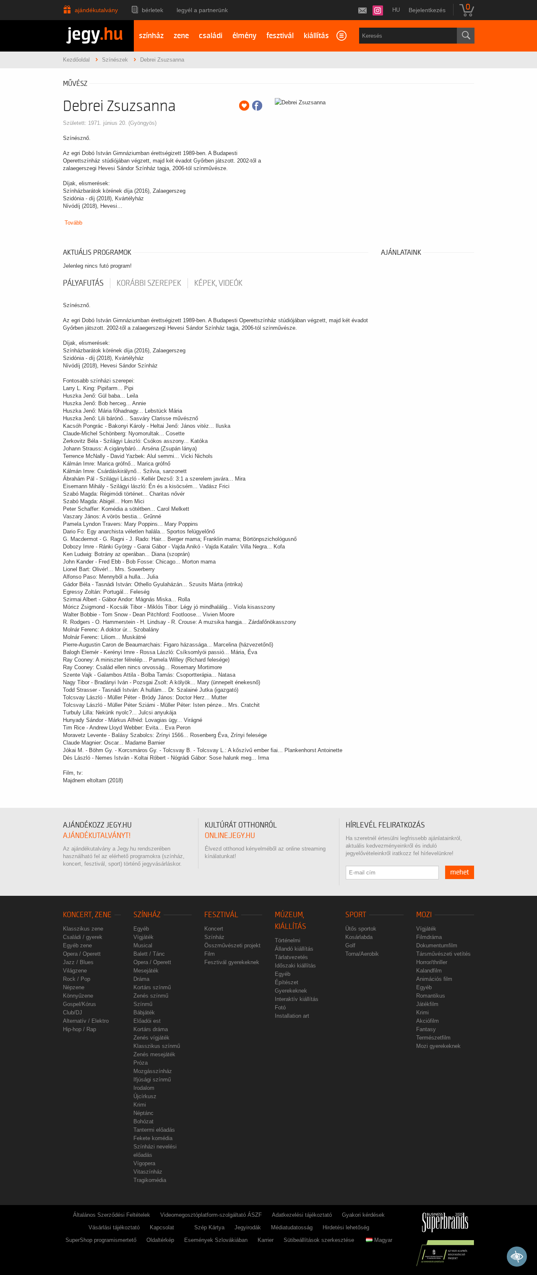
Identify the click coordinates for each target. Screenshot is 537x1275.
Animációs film (434, 979)
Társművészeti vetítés (443, 954)
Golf (350, 945)
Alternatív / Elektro (86, 1021)
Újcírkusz (144, 1096)
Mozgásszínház (152, 1071)
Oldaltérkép (160, 1240)
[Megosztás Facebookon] (257, 106)
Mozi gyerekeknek (438, 1046)
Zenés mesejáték (154, 1054)
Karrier (266, 1240)
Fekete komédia (152, 1138)
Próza (140, 1063)
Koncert (213, 929)
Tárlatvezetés (291, 957)
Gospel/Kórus (79, 1004)
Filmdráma (429, 937)
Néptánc (143, 1113)
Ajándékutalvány (96, 10)
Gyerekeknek (291, 991)
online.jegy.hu (230, 835)
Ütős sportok (360, 929)
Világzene (75, 970)
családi (210, 35)
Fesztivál (221, 914)
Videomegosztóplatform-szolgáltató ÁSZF (211, 1215)
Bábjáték (144, 1012)
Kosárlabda (359, 937)
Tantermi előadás (154, 1130)
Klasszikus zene (83, 929)
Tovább (73, 223)
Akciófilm (427, 1021)
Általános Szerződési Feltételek (111, 1215)
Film (209, 954)
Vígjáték (143, 937)
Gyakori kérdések (363, 1215)
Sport (355, 914)
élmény (244, 35)
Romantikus (430, 996)
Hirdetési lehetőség (346, 1227)
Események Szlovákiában (216, 1240)
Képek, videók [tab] (218, 283)
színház (151, 35)
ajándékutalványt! (96, 835)
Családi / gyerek (82, 937)
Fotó (280, 1007)
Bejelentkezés (427, 10)
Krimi (139, 1105)
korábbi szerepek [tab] (149, 283)
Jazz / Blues (78, 962)
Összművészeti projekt (232, 945)
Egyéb (141, 929)
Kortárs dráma (150, 1029)
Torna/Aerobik (362, 954)
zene (181, 35)
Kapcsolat (162, 1227)
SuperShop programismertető (100, 1240)
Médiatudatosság (292, 1227)
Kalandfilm (429, 970)
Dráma (141, 979)
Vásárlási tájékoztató (114, 1227)
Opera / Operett (82, 954)
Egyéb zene (77, 945)
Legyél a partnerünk (202, 10)
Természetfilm (433, 1037)
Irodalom (143, 1088)
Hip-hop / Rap (79, 1029)
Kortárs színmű (152, 987)
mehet (459, 872)
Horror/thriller (431, 962)
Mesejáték (146, 970)
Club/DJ (72, 1012)
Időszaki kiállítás (295, 965)
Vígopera (144, 1163)
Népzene (73, 987)
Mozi (424, 914)
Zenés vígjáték (151, 1037)
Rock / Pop (76, 979)
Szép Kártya (209, 1227)
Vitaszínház (147, 1172)
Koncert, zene (87, 914)
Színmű (142, 1004)
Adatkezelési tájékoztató (302, 1215)
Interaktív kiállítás (296, 999)
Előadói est (147, 1021)
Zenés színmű (150, 996)
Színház (147, 914)
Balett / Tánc (149, 954)
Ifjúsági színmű (152, 1079)
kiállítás (316, 35)
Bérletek (152, 10)
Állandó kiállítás (294, 949)
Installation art (292, 1016)
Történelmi (287, 940)
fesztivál (280, 35)
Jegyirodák (248, 1227)
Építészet (286, 982)
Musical (142, 945)
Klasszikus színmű (156, 1046)
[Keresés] (465, 36)
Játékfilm (427, 1004)
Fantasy (426, 1029)
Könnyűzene (78, 996)
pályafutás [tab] (83, 283)
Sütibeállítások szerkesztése (319, 1240)
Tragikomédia (149, 1180)
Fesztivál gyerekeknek (231, 962)
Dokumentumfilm (436, 945)
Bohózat (143, 1121)
